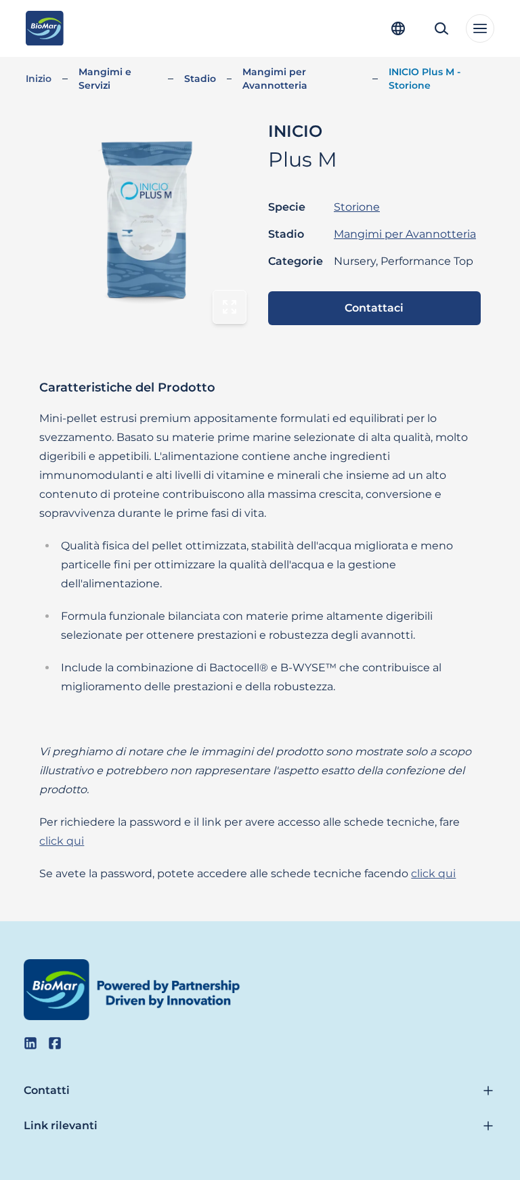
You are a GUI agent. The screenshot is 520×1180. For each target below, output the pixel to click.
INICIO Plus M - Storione (424, 78)
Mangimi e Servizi (105, 78)
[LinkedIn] (30, 1043)
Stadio (200, 78)
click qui (61, 841)
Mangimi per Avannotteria (274, 78)
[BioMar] (44, 28)
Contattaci (374, 307)
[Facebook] (55, 1043)
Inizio (38, 78)
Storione (357, 207)
